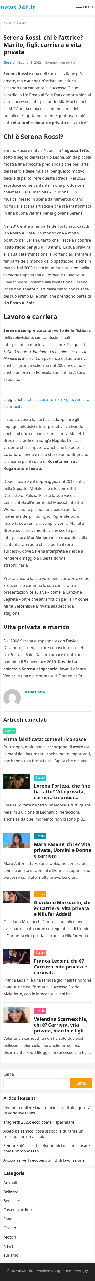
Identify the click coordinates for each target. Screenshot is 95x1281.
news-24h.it (18, 7)
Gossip (21, 22)
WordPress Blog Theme (54, 1270)
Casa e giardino (17, 1209)
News (8, 1246)
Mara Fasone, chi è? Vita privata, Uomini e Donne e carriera (62, 850)
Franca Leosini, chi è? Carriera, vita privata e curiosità (60, 967)
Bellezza (10, 1191)
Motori (9, 1237)
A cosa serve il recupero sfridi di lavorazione (44, 1160)
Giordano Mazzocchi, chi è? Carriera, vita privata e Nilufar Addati (62, 908)
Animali (10, 1182)
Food (8, 1219)
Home (7, 22)
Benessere (13, 1200)
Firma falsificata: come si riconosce (44, 739)
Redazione (35, 692)
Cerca (8, 1074)
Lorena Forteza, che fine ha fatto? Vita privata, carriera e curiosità (62, 791)
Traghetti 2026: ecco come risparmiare (38, 1122)
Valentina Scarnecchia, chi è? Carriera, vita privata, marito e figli (60, 1025)
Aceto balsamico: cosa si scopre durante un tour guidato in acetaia (43, 1133)
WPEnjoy (81, 1270)
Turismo (11, 1255)
